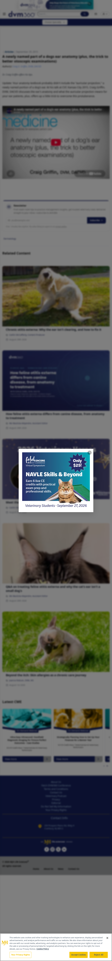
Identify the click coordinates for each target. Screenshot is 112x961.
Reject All (98, 954)
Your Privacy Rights (20, 954)
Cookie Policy (42, 949)
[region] (56, 947)
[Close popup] (90, 453)
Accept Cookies (78, 954)
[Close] (107, 938)
